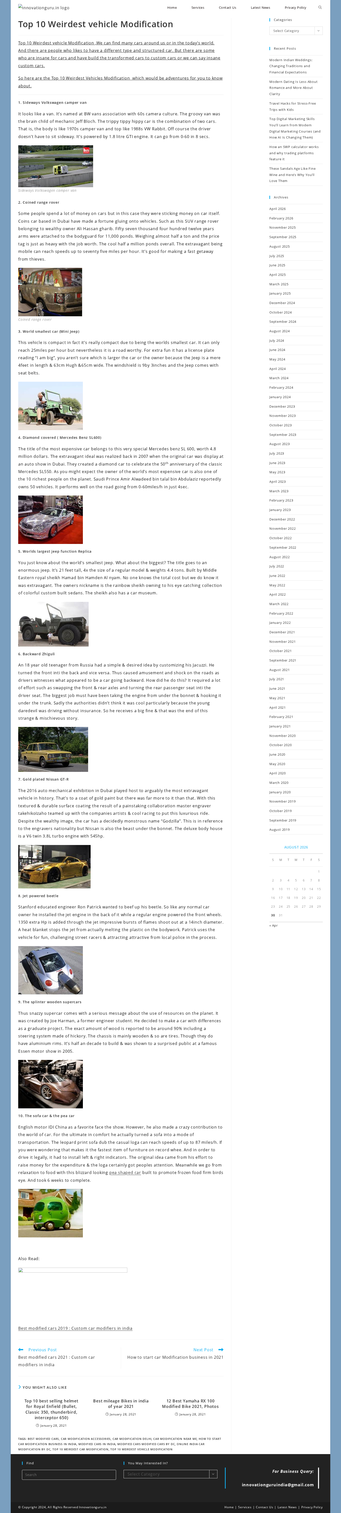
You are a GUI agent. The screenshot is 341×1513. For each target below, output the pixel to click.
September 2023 (282, 434)
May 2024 (277, 359)
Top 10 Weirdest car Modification (80, 1449)
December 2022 (282, 519)
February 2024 (281, 387)
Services (244, 1507)
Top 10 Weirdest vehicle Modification (141, 1449)
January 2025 (280, 293)
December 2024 (282, 303)
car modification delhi (132, 1439)
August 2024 (279, 331)
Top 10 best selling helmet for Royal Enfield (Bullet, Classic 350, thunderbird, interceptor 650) (51, 1409)
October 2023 (280, 425)
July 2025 (276, 256)
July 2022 (276, 566)
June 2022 (277, 575)
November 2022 (282, 528)
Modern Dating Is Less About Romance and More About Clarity (293, 87)
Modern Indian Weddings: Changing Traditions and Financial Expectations (290, 66)
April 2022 (277, 594)
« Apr (273, 925)
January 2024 (280, 397)
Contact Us (264, 1507)
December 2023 (282, 406)
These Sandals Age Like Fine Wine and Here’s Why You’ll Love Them (292, 174)
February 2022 (281, 613)
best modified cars (43, 1439)
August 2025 (279, 246)
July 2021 (276, 679)
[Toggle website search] (320, 7)
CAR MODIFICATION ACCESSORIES (86, 1439)
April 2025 (277, 274)
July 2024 (276, 340)
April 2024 (277, 368)
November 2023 (282, 415)
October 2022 (280, 538)
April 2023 (277, 481)
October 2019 (280, 811)
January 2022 (280, 622)
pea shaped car (125, 1172)
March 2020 (279, 782)
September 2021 (282, 660)
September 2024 (282, 321)
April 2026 (277, 208)
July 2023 (276, 453)
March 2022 (279, 604)
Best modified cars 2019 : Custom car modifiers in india (75, 1328)
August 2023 (279, 444)
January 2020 (280, 792)
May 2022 (277, 585)
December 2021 (282, 632)
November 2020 (282, 735)
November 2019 (282, 801)
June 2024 (277, 349)
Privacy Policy (312, 1507)
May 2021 (277, 698)
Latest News (287, 1507)
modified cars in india (97, 1444)
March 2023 (279, 491)
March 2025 (279, 284)
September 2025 (282, 237)
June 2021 (277, 688)
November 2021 (282, 641)
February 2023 (281, 500)
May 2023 (277, 472)
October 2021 (280, 651)
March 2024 (279, 378)
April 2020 (277, 773)
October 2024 (280, 312)
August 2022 (279, 557)
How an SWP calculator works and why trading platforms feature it (294, 153)
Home (229, 1507)
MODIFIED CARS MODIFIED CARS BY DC (146, 1444)
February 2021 (281, 716)
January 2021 (280, 726)
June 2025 (277, 265)
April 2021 (277, 707)
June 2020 (277, 754)
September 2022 (282, 547)
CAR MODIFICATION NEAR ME (175, 1439)
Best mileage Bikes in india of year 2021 (121, 1403)
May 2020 (277, 764)
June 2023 (277, 463)
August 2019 (279, 829)
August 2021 (279, 670)
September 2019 (282, 820)
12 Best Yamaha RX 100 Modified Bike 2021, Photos (190, 1403)
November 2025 (282, 227)
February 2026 (281, 218)
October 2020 (280, 745)
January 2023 (280, 509)
